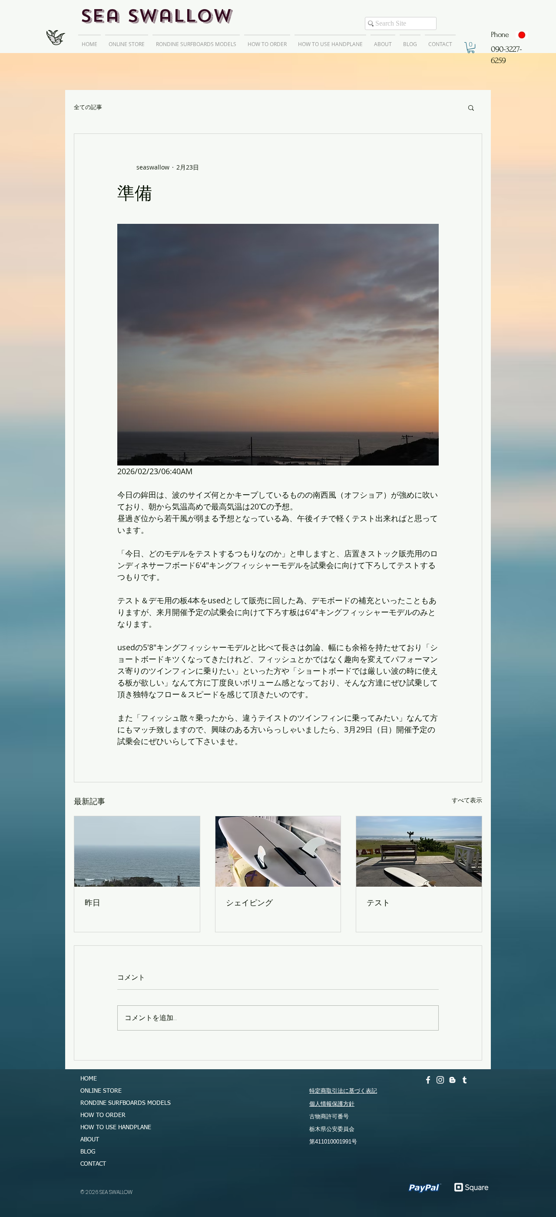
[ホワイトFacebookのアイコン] (428, 1080)
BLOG (87, 1152)
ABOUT (89, 1140)
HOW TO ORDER (103, 1115)
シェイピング (249, 902)
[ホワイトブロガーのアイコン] (452, 1080)
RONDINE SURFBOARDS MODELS (121, 1103)
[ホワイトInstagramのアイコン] (440, 1080)
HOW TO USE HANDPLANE (115, 1127)
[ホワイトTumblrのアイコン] (465, 1080)
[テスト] (419, 851)
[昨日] (137, 851)
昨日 (92, 902)
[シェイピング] (278, 851)
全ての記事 (88, 107)
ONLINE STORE (101, 1091)
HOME (88, 1079)
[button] (470, 47)
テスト (378, 902)
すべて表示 (467, 800)
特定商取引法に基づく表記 (343, 1090)
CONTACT (93, 1164)
